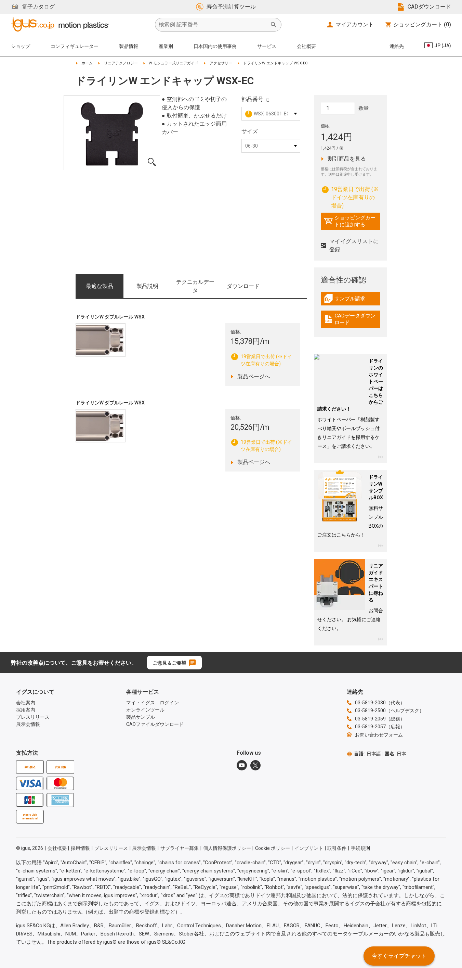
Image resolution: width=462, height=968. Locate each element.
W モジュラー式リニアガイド (173, 63)
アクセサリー (221, 63)
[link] (350, 301)
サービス (266, 46)
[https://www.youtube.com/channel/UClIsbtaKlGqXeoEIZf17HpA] (242, 765)
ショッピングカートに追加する (349, 221)
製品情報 (128, 46)
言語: (367, 753)
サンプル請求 (352, 300)
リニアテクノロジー (121, 63)
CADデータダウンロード (351, 319)
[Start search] (273, 25)
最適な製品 (99, 286)
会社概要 (306, 46)
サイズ (249, 131)
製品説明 (147, 286)
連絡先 (397, 46)
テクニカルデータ (195, 286)
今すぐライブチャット (399, 956)
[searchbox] (213, 25)
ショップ (20, 46)
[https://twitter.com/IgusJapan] (255, 765)
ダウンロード (243, 286)
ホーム (87, 63)
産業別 (166, 46)
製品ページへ (259, 376)
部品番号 (252, 99)
